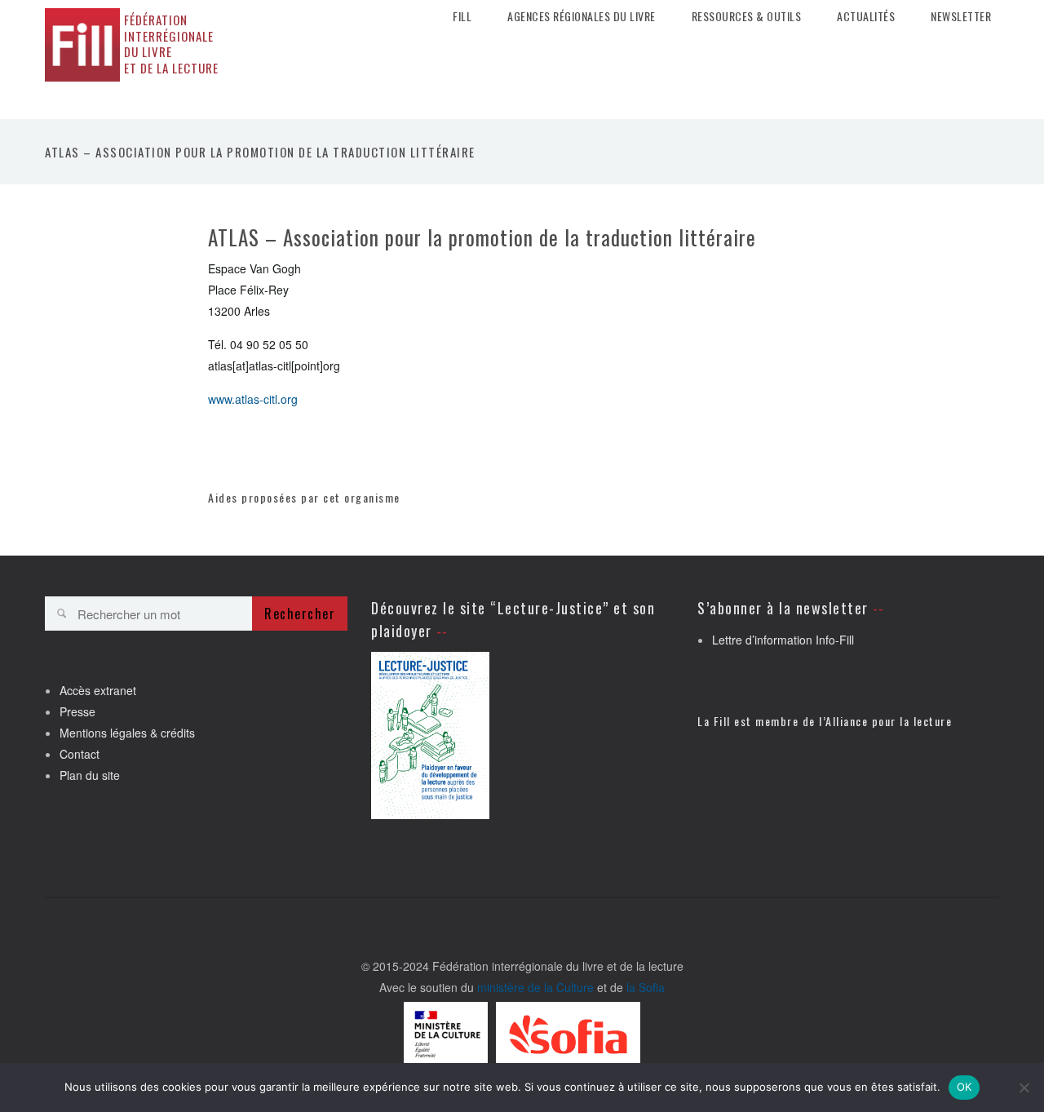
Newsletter (961, 16)
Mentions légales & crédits (127, 732)
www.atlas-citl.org (253, 399)
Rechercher (299, 613)
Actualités (866, 16)
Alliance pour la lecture (888, 720)
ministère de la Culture (535, 987)
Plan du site (90, 775)
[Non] (1023, 1087)
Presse (77, 711)
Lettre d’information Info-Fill (783, 639)
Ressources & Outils (747, 16)
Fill (462, 16)
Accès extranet (98, 690)
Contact (80, 754)
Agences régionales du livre (581, 16)
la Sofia (645, 987)
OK (964, 1086)
